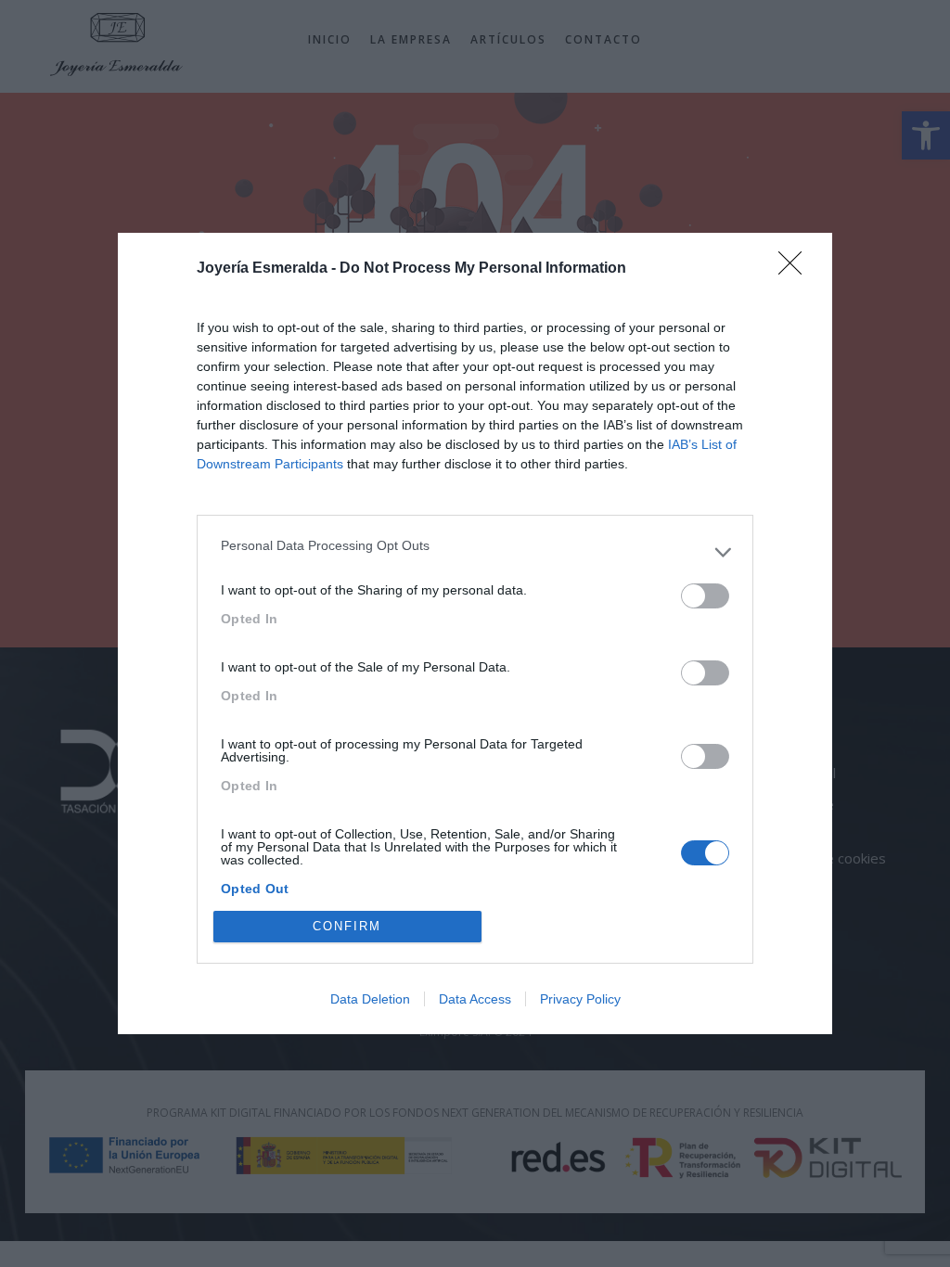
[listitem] (475, 552)
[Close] (796, 269)
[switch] (705, 595)
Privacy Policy (580, 999)
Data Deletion (370, 999)
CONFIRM (347, 926)
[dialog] (475, 633)
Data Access (475, 999)
